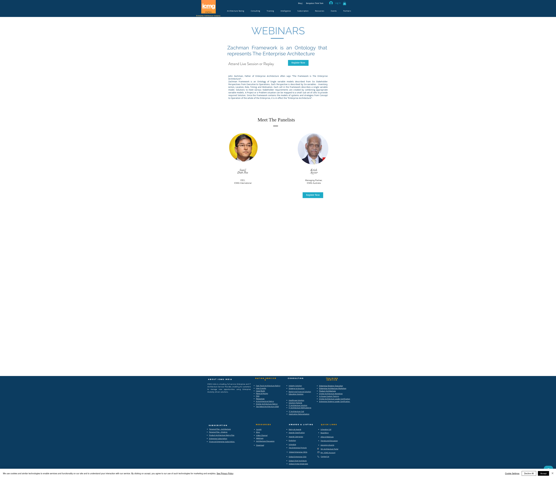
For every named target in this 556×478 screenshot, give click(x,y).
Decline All (529, 473)
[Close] (552, 473)
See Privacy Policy (225, 473)
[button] (344, 3)
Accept (543, 473)
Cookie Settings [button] (512, 473)
